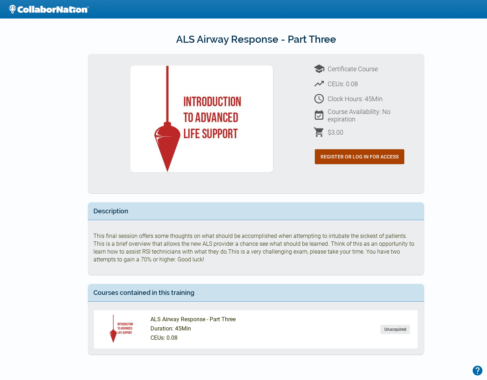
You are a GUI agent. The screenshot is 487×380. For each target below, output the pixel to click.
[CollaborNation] (49, 9)
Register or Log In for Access (360, 157)
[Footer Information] (477, 370)
